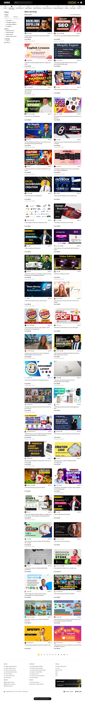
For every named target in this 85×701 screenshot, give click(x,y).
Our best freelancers (34, 677)
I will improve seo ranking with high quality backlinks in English (67, 142)
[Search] (31, 2)
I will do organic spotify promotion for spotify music (38, 645)
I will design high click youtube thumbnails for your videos (38, 169)
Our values (57, 668)
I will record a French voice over (62, 541)
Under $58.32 (10, 20)
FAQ (56, 675)
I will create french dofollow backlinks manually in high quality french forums (66, 354)
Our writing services (8, 673)
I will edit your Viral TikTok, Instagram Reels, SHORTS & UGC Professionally (67, 488)
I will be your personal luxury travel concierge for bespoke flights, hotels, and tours (37, 354)
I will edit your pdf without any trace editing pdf (66, 327)
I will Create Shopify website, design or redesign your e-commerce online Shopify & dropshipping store (38, 515)
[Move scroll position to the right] (80, 7)
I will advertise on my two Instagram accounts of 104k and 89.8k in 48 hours (67, 645)
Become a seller (72, 2)
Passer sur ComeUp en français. (42, 698)
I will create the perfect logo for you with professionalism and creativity (64, 380)
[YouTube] (77, 691)
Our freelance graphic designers (36, 668)
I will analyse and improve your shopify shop (65, 568)
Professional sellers (10, 30)
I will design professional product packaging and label (66, 407)
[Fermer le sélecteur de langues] (50, 698)
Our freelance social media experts (37, 675)
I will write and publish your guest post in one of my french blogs (38, 461)
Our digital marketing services (10, 666)
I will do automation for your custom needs (35, 300)
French (8, 40)
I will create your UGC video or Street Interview (66, 89)
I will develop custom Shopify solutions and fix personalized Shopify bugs (65, 63)
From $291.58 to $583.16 (11, 24)
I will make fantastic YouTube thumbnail (64, 593)
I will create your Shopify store (32, 116)
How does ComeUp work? (60, 666)
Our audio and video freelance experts (38, 669)
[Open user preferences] (83, 2)
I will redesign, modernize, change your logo (36, 222)
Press (56, 671)
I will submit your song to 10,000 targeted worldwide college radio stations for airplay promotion (38, 434)
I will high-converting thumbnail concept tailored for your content (38, 407)
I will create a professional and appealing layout (37, 380)
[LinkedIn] (75, 691)
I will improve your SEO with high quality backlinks (67, 35)
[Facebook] (80, 691)
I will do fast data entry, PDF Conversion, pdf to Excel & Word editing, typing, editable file (67, 620)
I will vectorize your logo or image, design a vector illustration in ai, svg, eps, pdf (37, 328)
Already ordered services (11, 36)
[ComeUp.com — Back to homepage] (7, 2)
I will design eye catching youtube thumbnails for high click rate (37, 90)
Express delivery (9, 34)
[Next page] (67, 655)
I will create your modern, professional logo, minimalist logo (65, 461)
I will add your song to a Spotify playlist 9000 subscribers (36, 569)
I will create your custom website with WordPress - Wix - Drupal (37, 542)
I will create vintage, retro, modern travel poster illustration (37, 620)
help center (60, 685)
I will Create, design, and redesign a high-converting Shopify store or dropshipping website (38, 274)
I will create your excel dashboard (33, 195)
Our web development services (10, 671)
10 (64, 654)
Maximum (16, 16)
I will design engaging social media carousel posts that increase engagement (66, 169)
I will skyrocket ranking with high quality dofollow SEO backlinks (37, 36)
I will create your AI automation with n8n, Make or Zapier (66, 249)
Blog (56, 673)
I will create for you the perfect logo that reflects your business (67, 117)
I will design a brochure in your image (63, 222)
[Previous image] (26, 105)
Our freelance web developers (36, 671)
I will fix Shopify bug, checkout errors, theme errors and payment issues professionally (38, 142)
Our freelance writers (34, 673)
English (8, 42)
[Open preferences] (78, 2)
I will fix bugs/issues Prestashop (62, 514)
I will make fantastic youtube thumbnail (35, 487)
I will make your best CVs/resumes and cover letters (67, 433)
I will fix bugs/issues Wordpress (32, 248)
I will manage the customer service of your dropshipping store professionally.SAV (35, 594)
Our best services (7, 677)
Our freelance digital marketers (36, 666)
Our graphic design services (9, 668)
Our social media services (9, 675)
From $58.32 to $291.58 (11, 22)
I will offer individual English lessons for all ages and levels (38, 63)
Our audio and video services (10, 669)
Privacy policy (25, 691)
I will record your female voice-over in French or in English (66, 301)
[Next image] (50, 105)
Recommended (76, 14)
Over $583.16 (9, 26)
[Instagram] (79, 691)
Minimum (6, 16)
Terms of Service (18, 691)
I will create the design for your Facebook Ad (65, 195)
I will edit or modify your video (61, 273)
